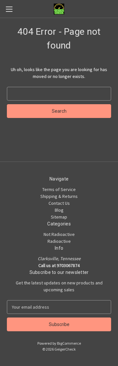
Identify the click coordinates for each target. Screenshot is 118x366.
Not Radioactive (59, 234)
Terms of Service (59, 189)
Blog (59, 210)
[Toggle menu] (9, 9)
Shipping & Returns (59, 196)
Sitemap (59, 217)
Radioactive (59, 241)
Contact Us (59, 203)
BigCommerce (69, 343)
